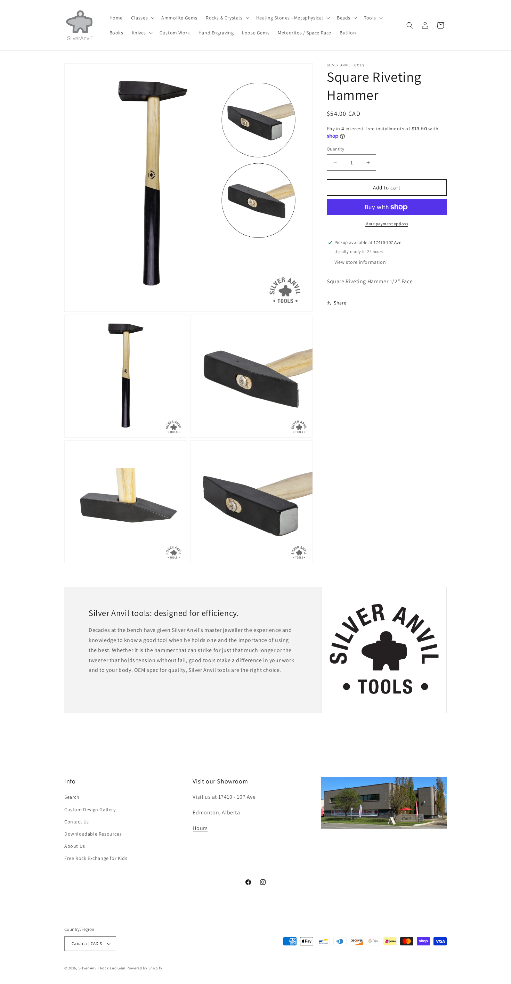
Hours (200, 828)
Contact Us (76, 822)
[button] (142, 17)
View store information (360, 262)
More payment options (386, 223)
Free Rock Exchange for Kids (95, 858)
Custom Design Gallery (90, 809)
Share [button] (340, 303)
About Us (74, 846)
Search (72, 797)
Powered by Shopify (144, 968)
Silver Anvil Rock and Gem (102, 968)
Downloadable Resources (93, 834)
